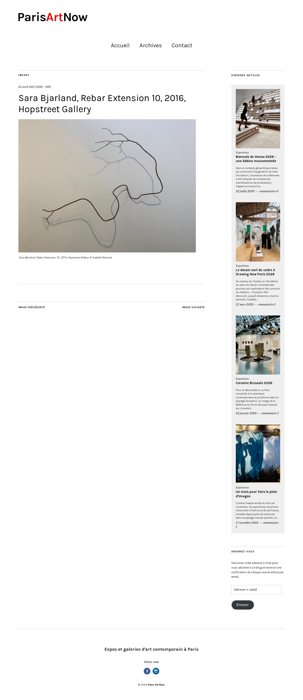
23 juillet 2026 (245, 191)
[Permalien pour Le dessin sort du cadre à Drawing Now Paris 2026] (258, 232)
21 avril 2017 (26, 87)
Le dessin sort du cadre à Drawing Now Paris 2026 (255, 272)
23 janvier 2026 (246, 413)
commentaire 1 (267, 304)
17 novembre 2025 (247, 522)
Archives (151, 45)
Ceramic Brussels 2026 (254, 383)
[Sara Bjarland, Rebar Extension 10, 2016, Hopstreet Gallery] (107, 251)
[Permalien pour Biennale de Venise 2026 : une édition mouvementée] (258, 118)
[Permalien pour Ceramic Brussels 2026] (258, 345)
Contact (182, 45)
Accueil (120, 45)
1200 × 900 (43, 87)
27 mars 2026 (245, 304)
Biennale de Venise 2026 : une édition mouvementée (256, 159)
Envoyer (242, 605)
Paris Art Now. (156, 684)
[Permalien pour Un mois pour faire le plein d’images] (258, 454)
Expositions (242, 152)
